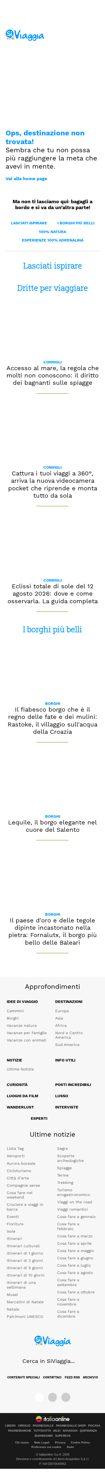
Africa (61, 1025)
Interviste (66, 1107)
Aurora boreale (21, 1163)
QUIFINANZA (88, 1430)
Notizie (14, 1060)
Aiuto (70, 1447)
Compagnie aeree (23, 1185)
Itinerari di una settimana (21, 1284)
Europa (62, 1011)
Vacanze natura (22, 1025)
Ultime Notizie (20, 1069)
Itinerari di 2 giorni (25, 1260)
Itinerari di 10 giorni (26, 1275)
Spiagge (64, 1168)
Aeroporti (16, 1156)
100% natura (52, 231)
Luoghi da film (22, 1096)
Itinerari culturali (23, 1246)
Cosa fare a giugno (75, 1258)
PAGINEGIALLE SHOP (71, 1425)
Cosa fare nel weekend (19, 1195)
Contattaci (52, 1377)
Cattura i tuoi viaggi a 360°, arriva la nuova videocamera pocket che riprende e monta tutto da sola (52, 484)
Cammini (15, 1011)
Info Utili (65, 1060)
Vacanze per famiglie (27, 1033)
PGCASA (94, 1425)
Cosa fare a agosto (75, 1272)
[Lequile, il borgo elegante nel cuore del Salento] (52, 780)
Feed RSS (72, 1377)
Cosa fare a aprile (74, 1243)
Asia (59, 1018)
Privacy (60, 1442)
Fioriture (15, 1224)
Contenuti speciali (23, 1377)
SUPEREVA (63, 1435)
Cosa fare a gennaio (76, 1216)
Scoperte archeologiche (70, 1158)
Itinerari (14, 1238)
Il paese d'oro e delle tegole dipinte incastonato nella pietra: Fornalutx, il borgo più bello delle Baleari (52, 931)
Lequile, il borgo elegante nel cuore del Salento (52, 826)
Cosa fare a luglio (74, 1265)
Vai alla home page (26, 178)
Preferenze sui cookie (46, 1447)
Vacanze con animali (26, 1040)
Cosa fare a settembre (68, 1282)
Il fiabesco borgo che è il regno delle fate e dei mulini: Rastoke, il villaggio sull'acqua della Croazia (52, 720)
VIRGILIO (24, 1425)
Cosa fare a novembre (68, 1301)
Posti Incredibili (73, 1084)
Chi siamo (22, 1442)
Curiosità (17, 1084)
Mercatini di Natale (25, 1302)
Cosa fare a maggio (75, 1250)
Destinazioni (68, 1001)
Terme (63, 1175)
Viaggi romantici (72, 1209)
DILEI (56, 1430)
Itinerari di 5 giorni (25, 1268)
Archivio (90, 1377)
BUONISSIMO (44, 1435)
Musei (12, 1294)
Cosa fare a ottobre (76, 1292)
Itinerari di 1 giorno (25, 1253)
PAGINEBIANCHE (19, 1430)
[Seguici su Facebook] (39, 1397)
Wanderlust (20, 1107)
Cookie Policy (80, 1442)
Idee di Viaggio (22, 1001)
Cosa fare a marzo (74, 1236)
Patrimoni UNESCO (25, 1316)
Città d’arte (18, 1178)
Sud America (67, 1044)
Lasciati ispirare (29, 223)
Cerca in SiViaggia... (48, 1361)
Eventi (13, 1216)
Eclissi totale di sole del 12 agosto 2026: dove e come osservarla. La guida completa (53, 594)
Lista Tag (15, 1148)
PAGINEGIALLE (43, 1425)
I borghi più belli (75, 223)
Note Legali (42, 1442)
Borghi (52, 703)
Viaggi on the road (74, 1202)
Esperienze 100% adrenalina (52, 240)
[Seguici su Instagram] (52, 1397)
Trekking (65, 1182)
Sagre (62, 1148)
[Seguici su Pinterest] (65, 1397)
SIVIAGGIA (70, 1430)
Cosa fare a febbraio (68, 1226)
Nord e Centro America (69, 1035)
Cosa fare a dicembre (68, 1313)
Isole (11, 1231)
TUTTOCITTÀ (42, 1430)
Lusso (61, 1096)
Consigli (52, 362)
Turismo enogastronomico (73, 1192)
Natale (13, 1309)
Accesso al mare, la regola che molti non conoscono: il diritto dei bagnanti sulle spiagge (52, 375)
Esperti (39, 1118)
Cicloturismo (19, 1170)
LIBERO (10, 1425)
